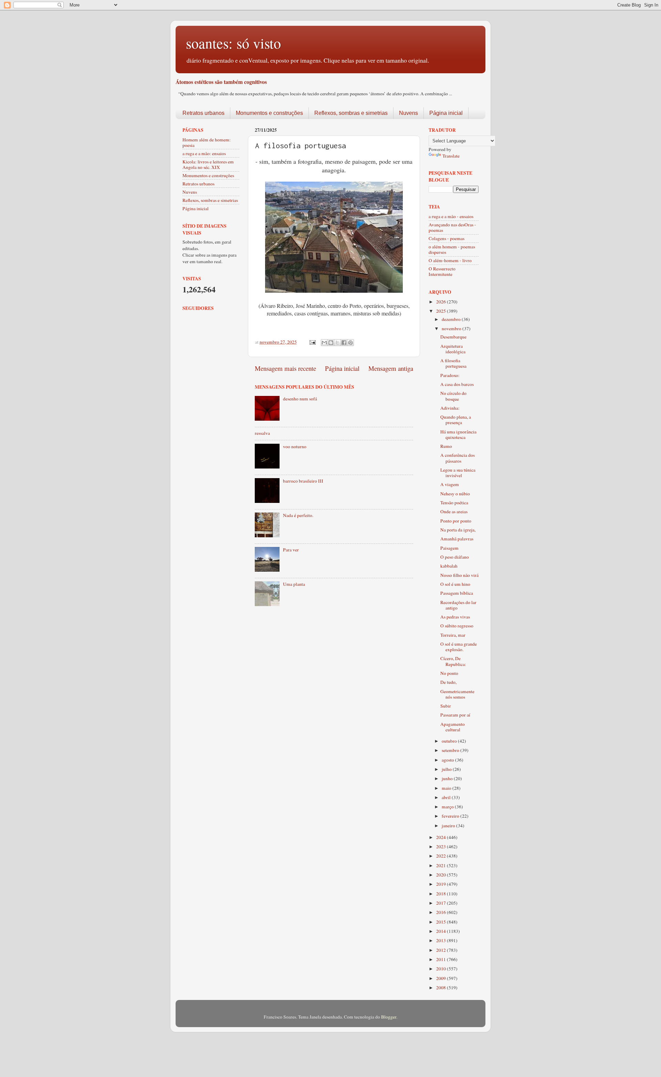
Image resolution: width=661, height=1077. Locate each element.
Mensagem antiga (390, 368)
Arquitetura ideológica (452, 349)
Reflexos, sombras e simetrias (351, 113)
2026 (441, 302)
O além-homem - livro (450, 260)
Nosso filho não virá (459, 575)
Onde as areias (454, 511)
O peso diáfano (454, 557)
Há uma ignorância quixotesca (458, 434)
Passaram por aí (455, 715)
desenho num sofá (300, 399)
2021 (441, 865)
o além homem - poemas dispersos (452, 249)
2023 (441, 846)
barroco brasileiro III (303, 481)
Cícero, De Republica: (453, 661)
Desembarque (453, 337)
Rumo (446, 446)
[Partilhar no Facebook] (343, 342)
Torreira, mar (452, 635)
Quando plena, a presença (455, 420)
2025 (441, 311)
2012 (441, 950)
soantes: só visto (233, 43)
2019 (441, 884)
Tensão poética (454, 502)
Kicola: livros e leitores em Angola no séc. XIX (208, 164)
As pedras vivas (455, 617)
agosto (448, 760)
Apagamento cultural (452, 727)
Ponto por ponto (455, 521)
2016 (441, 912)
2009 (441, 978)
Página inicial (446, 113)
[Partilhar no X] (337, 342)
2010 (441, 969)
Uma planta (294, 584)
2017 (441, 903)
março (448, 807)
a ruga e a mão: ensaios (204, 153)
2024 (441, 837)
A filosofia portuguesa (453, 363)
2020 (441, 875)
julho (447, 769)
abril (447, 797)
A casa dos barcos (457, 384)
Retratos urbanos (203, 113)
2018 (441, 894)
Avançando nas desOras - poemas (452, 227)
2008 (441, 987)
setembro (451, 750)
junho (448, 778)
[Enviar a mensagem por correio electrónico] (312, 342)
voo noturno (294, 446)
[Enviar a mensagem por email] (324, 342)
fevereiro (451, 816)
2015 (441, 922)
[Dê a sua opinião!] (330, 342)
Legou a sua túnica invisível (457, 472)
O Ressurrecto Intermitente (442, 271)
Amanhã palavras (456, 539)
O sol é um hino (455, 584)
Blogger (388, 1017)
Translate (451, 156)
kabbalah (449, 566)
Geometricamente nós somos (457, 694)
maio (447, 788)
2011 (441, 959)
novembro (452, 328)
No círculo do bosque (453, 396)
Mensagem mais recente (285, 368)
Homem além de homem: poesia (206, 142)
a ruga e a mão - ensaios (451, 216)
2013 (441, 940)
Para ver (291, 550)
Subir (445, 706)
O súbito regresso (456, 626)
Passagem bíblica (456, 593)
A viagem (449, 484)
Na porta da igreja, (457, 530)
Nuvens (408, 113)
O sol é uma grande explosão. (458, 647)
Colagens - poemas (446, 238)
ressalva (262, 433)
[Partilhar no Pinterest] (350, 342)
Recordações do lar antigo (458, 605)
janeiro (449, 825)
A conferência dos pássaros (457, 458)
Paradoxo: (450, 375)
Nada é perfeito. (298, 515)
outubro (450, 741)
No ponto (449, 673)
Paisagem (449, 548)
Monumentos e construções (269, 113)
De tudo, (448, 682)
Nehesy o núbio (455, 494)
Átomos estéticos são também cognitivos (221, 82)
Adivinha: (450, 408)
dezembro (452, 319)
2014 (441, 931)
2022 (441, 856)
